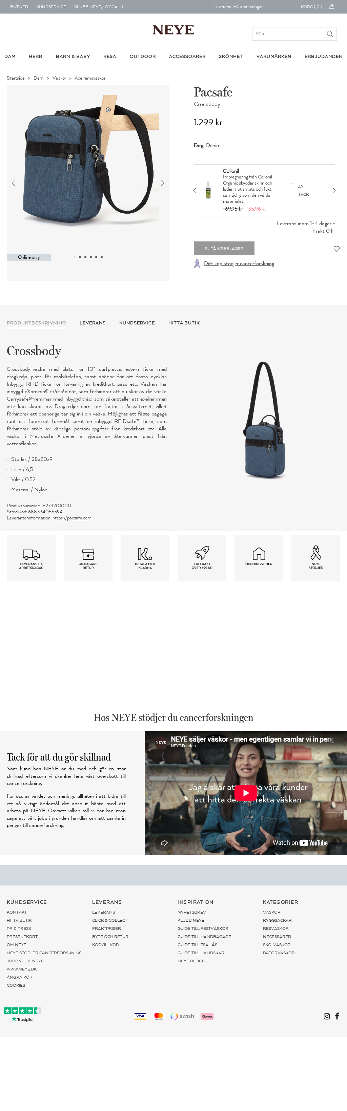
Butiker (19, 6)
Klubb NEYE (191, 920)
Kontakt (17, 912)
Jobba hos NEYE (25, 961)
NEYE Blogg (191, 961)
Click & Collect (109, 920)
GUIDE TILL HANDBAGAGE (204, 936)
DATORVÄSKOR (279, 952)
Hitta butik (19, 920)
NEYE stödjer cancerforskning (44, 952)
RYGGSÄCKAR (277, 920)
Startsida (16, 78)
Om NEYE (16, 944)
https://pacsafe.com (72, 518)
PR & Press (19, 928)
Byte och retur (110, 936)
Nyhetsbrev (192, 912)
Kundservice (51, 6)
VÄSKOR (272, 912)
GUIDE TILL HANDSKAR (201, 952)
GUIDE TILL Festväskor (203, 928)
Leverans (103, 912)
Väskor (60, 78)
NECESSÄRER (277, 936)
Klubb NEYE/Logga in (98, 6)
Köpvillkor (105, 944)
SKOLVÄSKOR (277, 944)
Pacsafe (213, 92)
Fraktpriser (106, 928)
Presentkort (22, 936)
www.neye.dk (22, 969)
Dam (39, 78)
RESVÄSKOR (276, 928)
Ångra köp (19, 977)
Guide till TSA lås (197, 944)
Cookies (16, 985)
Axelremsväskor (90, 78)
